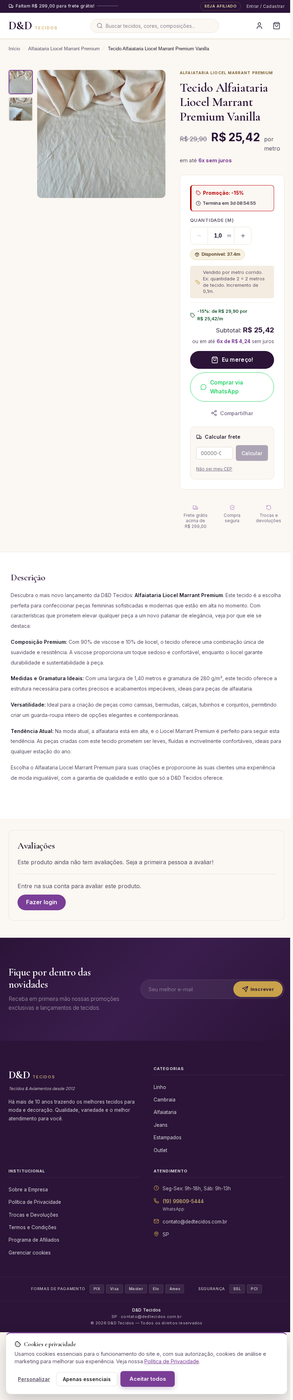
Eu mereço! (235, 359)
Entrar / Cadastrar (263, 6)
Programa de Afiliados (34, 1249)
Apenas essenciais (87, 1379)
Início (14, 48)
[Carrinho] (274, 26)
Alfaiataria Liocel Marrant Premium (64, 48)
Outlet (159, 1159)
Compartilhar (234, 413)
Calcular (249, 453)
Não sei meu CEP (212, 469)
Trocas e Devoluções (33, 1224)
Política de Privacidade (35, 1211)
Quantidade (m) (210, 220)
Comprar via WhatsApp (224, 387)
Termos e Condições (32, 1236)
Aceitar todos (147, 1379)
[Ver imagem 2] (21, 109)
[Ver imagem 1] (21, 82)
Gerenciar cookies (30, 1261)
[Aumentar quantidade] (241, 235)
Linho (158, 1096)
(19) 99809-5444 (181, 1210)
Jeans (159, 1134)
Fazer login (41, 902)
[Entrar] (256, 26)
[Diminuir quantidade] (197, 235)
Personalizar (34, 1379)
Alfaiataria (163, 1121)
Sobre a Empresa (28, 1198)
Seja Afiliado (218, 6)
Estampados (166, 1146)
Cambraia (163, 1108)
